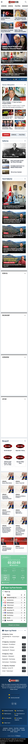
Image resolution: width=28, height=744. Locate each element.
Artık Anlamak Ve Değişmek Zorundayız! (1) (6, 513)
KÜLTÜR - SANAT (16, 730)
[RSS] (15, 703)
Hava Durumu (20, 710)
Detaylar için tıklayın (14, 625)
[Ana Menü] (1, 2)
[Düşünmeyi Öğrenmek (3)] (20, 505)
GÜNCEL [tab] (13, 134)
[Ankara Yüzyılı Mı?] (20, 476)
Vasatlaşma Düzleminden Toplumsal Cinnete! (6, 497)
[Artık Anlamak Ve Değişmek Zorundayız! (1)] (7, 505)
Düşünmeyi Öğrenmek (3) (19, 512)
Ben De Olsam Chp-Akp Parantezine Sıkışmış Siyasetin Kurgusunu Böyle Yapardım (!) (6, 530)
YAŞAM (23, 730)
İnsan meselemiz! (20, 548)
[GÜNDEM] (25, 357)
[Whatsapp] (12, 703)
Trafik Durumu (7, 713)
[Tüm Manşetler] (25, 84)
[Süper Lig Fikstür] (25, 630)
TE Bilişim (17, 736)
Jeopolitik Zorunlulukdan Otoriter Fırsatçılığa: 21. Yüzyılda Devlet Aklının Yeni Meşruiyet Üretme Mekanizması (20, 531)
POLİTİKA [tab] (22, 134)
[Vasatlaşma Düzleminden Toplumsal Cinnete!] (7, 489)
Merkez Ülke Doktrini (7, 483)
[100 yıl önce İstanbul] (5, 172)
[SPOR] (25, 399)
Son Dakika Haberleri (18, 719)
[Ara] (25, 2)
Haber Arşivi (7, 723)
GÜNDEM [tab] (6, 134)
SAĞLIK (16, 731)
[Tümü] (25, 179)
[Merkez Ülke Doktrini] (7, 476)
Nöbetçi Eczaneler (8, 710)
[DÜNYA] (25, 273)
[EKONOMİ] (25, 315)
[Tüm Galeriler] (25, 141)
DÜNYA (5, 273)
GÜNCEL (10, 6)
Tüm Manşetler (7, 718)
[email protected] (15, 694)
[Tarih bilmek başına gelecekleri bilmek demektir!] (7, 541)
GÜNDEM (3, 6)
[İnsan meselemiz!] (20, 541)
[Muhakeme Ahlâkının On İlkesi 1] (20, 489)
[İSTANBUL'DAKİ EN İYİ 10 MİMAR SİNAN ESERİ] (5, 166)
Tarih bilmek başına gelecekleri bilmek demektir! (7, 549)
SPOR (4, 399)
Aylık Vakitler (6, 582)
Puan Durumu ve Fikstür (19, 714)
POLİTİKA (17, 6)
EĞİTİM (4, 730)
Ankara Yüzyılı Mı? (20, 483)
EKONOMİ (25, 6)
